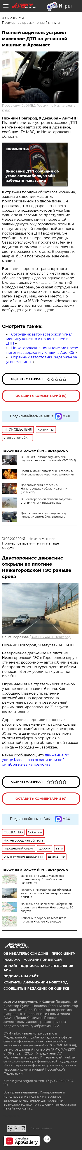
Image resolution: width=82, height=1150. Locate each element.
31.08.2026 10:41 (13, 539)
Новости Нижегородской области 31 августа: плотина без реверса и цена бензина (46, 893)
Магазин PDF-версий (42, 960)
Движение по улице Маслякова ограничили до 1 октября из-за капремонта (42, 879)
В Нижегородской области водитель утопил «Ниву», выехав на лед (46, 500)
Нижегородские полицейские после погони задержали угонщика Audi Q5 (42, 350)
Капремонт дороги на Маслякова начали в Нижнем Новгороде (43, 919)
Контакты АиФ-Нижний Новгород (35, 982)
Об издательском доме (25, 954)
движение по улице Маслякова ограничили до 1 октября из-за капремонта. (35, 760)
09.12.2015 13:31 (13, 18)
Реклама (11, 960)
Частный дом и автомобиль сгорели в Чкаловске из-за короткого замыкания (47, 472)
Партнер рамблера (41, 1128)
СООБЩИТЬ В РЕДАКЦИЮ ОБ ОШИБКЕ (36, 988)
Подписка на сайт (20, 976)
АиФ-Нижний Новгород (51, 637)
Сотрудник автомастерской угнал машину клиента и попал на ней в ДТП (39, 339)
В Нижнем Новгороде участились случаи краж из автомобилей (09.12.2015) (48, 458)
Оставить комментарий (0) (41, 396)
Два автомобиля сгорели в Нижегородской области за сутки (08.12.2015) (44, 488)
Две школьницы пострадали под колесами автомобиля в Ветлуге (43, 515)
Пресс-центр (63, 954)
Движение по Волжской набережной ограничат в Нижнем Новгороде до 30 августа (47, 907)
